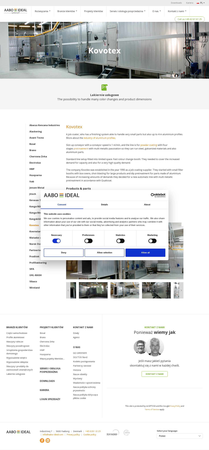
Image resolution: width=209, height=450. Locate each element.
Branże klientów (66, 11)
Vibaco (33, 281)
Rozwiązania (41, 11)
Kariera (189, 2)
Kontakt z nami (176, 11)
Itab (31, 181)
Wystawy (77, 378)
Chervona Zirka (38, 156)
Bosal (32, 144)
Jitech (32, 194)
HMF (31, 169)
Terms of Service (152, 409)
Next (185, 250)
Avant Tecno (36, 137)
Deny (63, 252)
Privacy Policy (174, 406)
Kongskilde (35, 219)
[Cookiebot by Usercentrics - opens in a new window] (152, 195)
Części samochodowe (16, 333)
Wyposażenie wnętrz (16, 357)
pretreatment (81, 148)
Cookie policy (89, 434)
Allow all (145, 252)
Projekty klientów (93, 11)
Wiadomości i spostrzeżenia (86, 382)
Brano (32, 150)
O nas (155, 11)
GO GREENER (80, 352)
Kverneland (35, 231)
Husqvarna (35, 175)
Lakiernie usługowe (15, 373)
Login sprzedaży (50, 399)
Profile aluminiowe (15, 337)
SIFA (31, 269)
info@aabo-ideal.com (53, 434)
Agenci (76, 337)
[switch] (88, 241)
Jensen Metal (36, 187)
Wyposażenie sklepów (17, 362)
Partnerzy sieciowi (82, 365)
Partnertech (36, 250)
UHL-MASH (35, 275)
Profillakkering (38, 262)
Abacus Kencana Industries (44, 125)
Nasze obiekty (80, 374)
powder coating (148, 145)
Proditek (34, 256)
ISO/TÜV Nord (80, 357)
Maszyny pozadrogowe (17, 345)
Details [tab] (104, 204)
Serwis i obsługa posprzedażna (126, 11)
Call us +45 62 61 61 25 (190, 19)
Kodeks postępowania (84, 361)
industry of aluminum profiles (99, 137)
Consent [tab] (62, 204)
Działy (76, 333)
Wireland (34, 287)
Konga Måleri (37, 206)
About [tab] (147, 204)
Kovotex (34, 225)
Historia (77, 369)
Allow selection (104, 252)
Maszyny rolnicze (14, 341)
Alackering (35, 131)
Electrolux (35, 162)
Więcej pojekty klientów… (52, 358)
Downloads (176, 2)
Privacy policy (73, 434)
